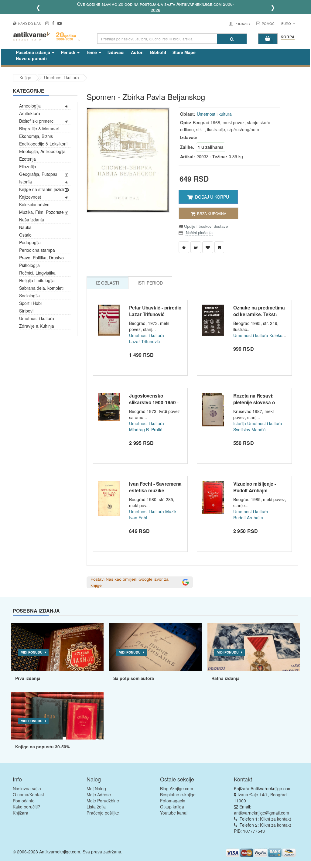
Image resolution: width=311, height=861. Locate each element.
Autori (137, 52)
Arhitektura (29, 113)
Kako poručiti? (26, 807)
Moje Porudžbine (103, 801)
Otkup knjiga (172, 807)
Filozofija (27, 166)
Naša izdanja (31, 220)
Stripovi (26, 311)
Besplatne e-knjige (178, 794)
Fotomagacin (172, 801)
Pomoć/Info (24, 801)
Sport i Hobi (30, 303)
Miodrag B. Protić (145, 429)
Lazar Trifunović (144, 341)
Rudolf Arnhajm (248, 517)
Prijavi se (243, 23)
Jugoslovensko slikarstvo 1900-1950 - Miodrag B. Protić (154, 402)
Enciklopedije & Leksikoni (43, 144)
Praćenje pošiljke (103, 813)
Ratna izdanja (225, 678)
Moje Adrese (99, 794)
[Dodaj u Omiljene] (207, 247)
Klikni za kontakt (275, 819)
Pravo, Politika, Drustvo (41, 258)
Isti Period (150, 283)
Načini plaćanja (199, 232)
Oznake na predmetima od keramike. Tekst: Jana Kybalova (259, 314)
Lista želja (96, 807)
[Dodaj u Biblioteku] (195, 247)
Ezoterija (27, 159)
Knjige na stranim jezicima (44, 189)
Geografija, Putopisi (38, 174)
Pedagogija (30, 242)
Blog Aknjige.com (176, 788)
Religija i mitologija (37, 280)
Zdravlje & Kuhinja (36, 326)
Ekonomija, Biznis (36, 136)
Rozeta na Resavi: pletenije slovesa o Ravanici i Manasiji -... (257, 402)
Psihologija (29, 265)
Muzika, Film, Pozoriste (41, 212)
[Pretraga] (232, 38)
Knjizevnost (30, 197)
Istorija (25, 182)
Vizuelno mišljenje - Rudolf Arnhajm (254, 487)
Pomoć (268, 23)
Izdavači (116, 52)
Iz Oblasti (107, 283)
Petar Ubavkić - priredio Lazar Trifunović (155, 311)
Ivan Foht (138, 517)
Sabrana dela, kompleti (41, 288)
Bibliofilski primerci (36, 121)
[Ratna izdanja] (253, 647)
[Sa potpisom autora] (155, 647)
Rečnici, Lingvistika (37, 273)
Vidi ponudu (32, 652)
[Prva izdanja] (57, 647)
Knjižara (20, 813)
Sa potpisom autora (133, 678)
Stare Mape (184, 52)
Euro (286, 23)
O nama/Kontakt (28, 794)
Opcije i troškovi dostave (205, 226)
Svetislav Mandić (249, 429)
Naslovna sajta (27, 788)
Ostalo (25, 235)
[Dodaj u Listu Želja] (184, 247)
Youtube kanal (173, 813)
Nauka (25, 227)
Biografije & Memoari (39, 128)
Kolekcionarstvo (34, 204)
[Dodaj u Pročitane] (219, 247)
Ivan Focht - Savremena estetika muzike (155, 487)
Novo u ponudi (31, 58)
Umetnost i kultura (61, 77)
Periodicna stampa (37, 250)
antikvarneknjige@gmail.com (261, 813)
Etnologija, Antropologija (42, 151)
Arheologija (30, 106)
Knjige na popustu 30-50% (42, 746)
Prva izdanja (27, 678)
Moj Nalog (96, 788)
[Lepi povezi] (57, 716)
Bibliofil (158, 52)
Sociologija (29, 295)
